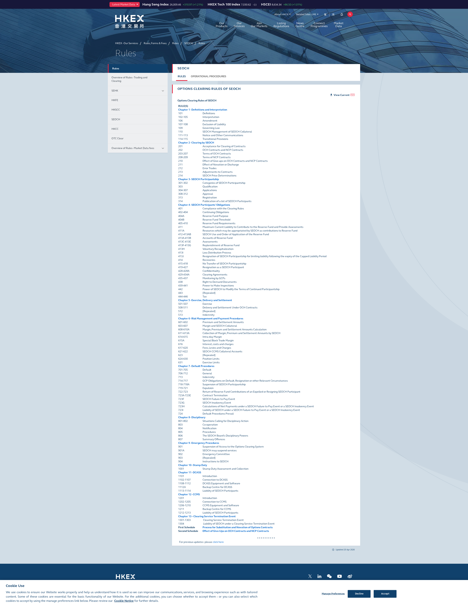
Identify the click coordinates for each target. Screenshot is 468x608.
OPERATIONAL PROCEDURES (208, 76)
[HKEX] (139, 21)
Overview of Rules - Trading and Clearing (129, 79)
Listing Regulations (281, 24)
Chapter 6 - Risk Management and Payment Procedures (210, 318)
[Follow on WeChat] (329, 576)
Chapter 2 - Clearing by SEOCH (196, 142)
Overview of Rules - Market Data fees (133, 148)
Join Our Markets (259, 24)
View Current (342, 95)
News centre (299, 24)
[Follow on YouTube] (339, 576)
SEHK (115, 90)
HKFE (115, 100)
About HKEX (281, 14)
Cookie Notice (124, 601)
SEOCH (116, 119)
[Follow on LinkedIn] (319, 576)
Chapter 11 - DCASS (189, 472)
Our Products (221, 24)
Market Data (338, 24)
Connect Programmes (319, 24)
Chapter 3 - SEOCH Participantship (198, 179)
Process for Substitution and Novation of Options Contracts (238, 527)
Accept (385, 593)
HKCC (115, 128)
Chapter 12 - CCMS (189, 494)
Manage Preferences (333, 593)
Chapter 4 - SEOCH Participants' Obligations (204, 204)
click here (218, 542)
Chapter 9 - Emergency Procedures (198, 443)
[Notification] (342, 15)
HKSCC (116, 109)
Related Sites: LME (306, 14)
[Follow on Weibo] (350, 576)
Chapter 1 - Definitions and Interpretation (202, 109)
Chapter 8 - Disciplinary (191, 417)
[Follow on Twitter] (310, 576)
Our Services (239, 24)
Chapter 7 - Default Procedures (196, 366)
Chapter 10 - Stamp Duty (192, 465)
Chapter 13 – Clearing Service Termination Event (207, 516)
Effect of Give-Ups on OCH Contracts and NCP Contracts (236, 531)
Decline (359, 593)
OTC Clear (117, 138)
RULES (182, 76)
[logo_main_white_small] (130, 578)
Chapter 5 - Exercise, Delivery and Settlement (205, 300)
